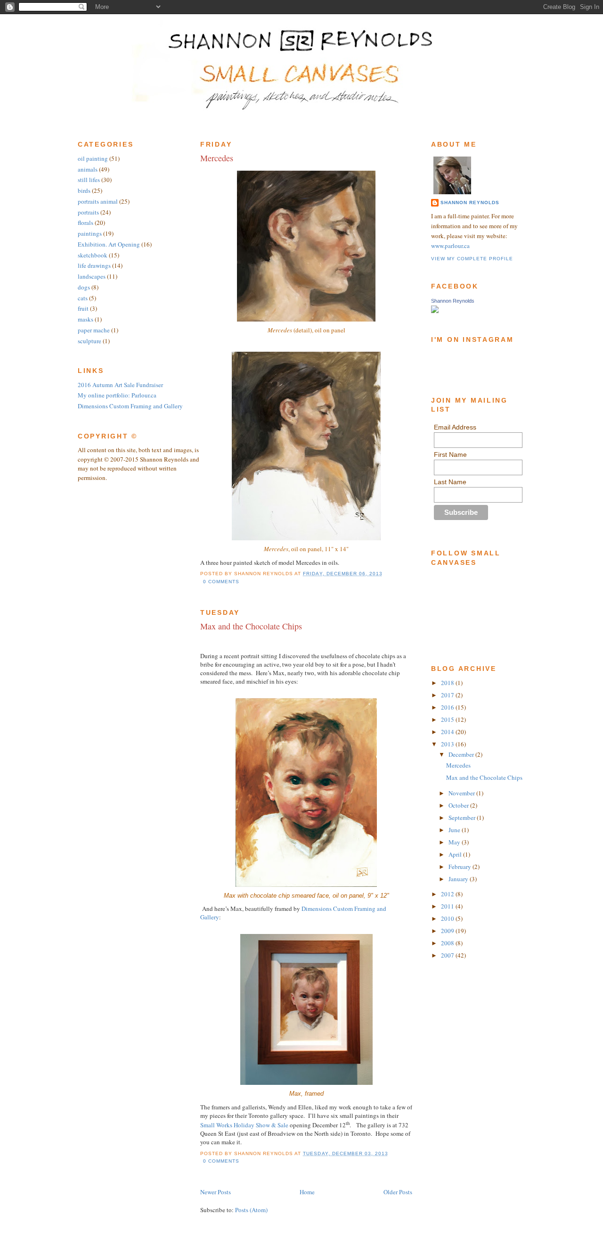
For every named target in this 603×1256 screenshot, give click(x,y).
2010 (448, 918)
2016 (448, 707)
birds (84, 190)
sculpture (89, 341)
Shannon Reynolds (469, 202)
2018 (448, 682)
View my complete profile (472, 258)
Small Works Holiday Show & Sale (244, 1125)
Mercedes (216, 158)
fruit (83, 308)
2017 (448, 695)
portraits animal (98, 201)
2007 (448, 955)
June (455, 830)
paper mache (94, 330)
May (455, 842)
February (460, 866)
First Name (450, 454)
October (459, 805)
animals (88, 169)
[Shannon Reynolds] (435, 310)
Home (307, 1192)
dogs (84, 287)
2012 (448, 894)
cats (83, 298)
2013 (448, 744)
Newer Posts (215, 1192)
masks (85, 319)
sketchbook (92, 255)
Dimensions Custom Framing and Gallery (130, 406)
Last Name (450, 482)
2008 (448, 943)
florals (85, 222)
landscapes (92, 276)
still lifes (89, 179)
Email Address (455, 427)
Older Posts (397, 1192)
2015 (448, 719)
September (462, 817)
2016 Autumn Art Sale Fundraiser (120, 384)
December (461, 754)
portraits (88, 212)
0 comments (221, 581)
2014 (448, 731)
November (462, 793)
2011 (448, 906)
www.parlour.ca (450, 245)
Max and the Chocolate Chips (251, 626)
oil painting (93, 158)
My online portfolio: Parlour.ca (117, 395)
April (455, 854)
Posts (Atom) (251, 1210)
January (459, 879)
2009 (448, 930)
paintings (90, 233)
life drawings (94, 265)
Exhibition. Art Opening (109, 244)
